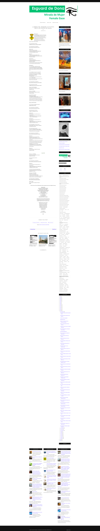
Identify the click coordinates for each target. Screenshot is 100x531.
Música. (67, 260)
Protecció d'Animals (61, 278)
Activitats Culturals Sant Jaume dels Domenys (64, 200)
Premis (66, 273)
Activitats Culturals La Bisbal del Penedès (63, 195)
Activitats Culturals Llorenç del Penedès (44, 224)
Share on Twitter (44, 222)
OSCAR (63, 265)
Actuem (66, 209)
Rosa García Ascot (61, 283)
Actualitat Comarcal (61, 209)
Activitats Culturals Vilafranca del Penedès (64, 204)
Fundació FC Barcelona (61, 247)
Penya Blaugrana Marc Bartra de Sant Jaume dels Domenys (64, 270)
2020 (60, 303)
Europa (65, 242)
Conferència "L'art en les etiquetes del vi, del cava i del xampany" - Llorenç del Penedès (51, 476)
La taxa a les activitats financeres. (65, 497)
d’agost (61, 431)
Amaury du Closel (61, 213)
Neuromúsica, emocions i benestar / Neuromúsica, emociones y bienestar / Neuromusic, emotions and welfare (65, 460)
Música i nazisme (64, 260)
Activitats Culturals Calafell (62, 191)
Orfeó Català (60, 265)
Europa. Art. (68, 242)
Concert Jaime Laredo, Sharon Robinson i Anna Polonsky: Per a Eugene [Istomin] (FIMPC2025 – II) (37, 505)
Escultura (67, 239)
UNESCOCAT (67, 287)
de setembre (62, 430)
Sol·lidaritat (66, 284)
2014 (60, 309)
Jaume (67, 251)
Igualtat (60, 251)
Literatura (64, 256)
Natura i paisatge (61, 261)
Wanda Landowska (35, 491)
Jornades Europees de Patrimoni (62, 252)
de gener (62, 438)
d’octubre (62, 429)
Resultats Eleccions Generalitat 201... (43, 245)
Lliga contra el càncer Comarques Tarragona (64, 149)
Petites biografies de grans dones (63, 272)
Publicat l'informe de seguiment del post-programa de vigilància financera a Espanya (51, 452)
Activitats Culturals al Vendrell (62, 187)
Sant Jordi (65, 283)
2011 (60, 440)
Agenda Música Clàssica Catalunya (63, 141)
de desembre (62, 311)
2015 (60, 308)
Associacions (68, 218)
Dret (59, 234)
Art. (61, 217)
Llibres (67, 256)
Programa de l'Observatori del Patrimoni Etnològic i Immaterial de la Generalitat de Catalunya (64, 276)
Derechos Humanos (65, 229)
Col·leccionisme (61, 225)
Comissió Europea (66, 225)
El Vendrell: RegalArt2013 (63, 331)
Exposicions (60, 243)
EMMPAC (60, 238)
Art (59, 217)
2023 (60, 300)
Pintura (68, 272)
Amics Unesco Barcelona (67, 213)
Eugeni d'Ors (62, 242)
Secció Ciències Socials (61, 284)
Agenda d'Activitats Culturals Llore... (33, 245)
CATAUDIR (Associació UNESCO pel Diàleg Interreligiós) (63, 222)
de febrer (62, 437)
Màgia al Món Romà (62, 319)
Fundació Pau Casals (61, 147)
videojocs (65, 288)
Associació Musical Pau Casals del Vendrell (64, 144)
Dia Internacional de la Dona (62, 230)
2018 (60, 304)
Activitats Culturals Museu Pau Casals (63, 199)
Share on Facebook (36, 222)
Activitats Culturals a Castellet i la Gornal (63, 179)
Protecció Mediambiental (62, 279)
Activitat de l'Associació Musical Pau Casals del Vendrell (64, 176)
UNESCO (64, 287)
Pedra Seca (60, 269)
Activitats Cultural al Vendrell (62, 178)
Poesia (64, 273)
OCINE (68, 261)
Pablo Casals (67, 265)
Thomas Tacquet (61, 287)
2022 (60, 301)
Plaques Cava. (60, 273)
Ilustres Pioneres (64, 251)
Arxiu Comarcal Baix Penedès (62, 218)
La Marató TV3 (60, 256)
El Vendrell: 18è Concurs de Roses (37, 451)
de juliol (61, 432)
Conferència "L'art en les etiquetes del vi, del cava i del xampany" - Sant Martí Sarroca (51, 480)
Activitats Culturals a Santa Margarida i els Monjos (64, 183)
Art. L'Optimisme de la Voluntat (66, 217)
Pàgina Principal (43, 22)
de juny (61, 433)
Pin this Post (51, 222)
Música (60, 260)
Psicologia (67, 279)
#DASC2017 (60, 175)
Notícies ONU (65, 261)
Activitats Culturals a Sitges (62, 186)
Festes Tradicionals (65, 243)
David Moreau (60, 229)
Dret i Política (66, 234)
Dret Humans (62, 234)
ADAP (68, 209)
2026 (60, 296)
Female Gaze (49, 22)
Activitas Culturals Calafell (66, 175)
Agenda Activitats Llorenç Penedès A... (52, 245)
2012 (60, 439)
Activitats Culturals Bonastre (62, 190)
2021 (60, 302)
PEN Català (64, 269)
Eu (59, 242)
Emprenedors (66, 238)
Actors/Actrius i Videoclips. (62, 208)
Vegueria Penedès (61, 288)
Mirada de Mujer (55, 22)
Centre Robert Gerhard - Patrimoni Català (64, 146)
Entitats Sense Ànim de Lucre (62, 239)
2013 (60, 310)
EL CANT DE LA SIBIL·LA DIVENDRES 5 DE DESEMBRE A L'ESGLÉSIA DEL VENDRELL (37, 464)
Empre (63, 238)
